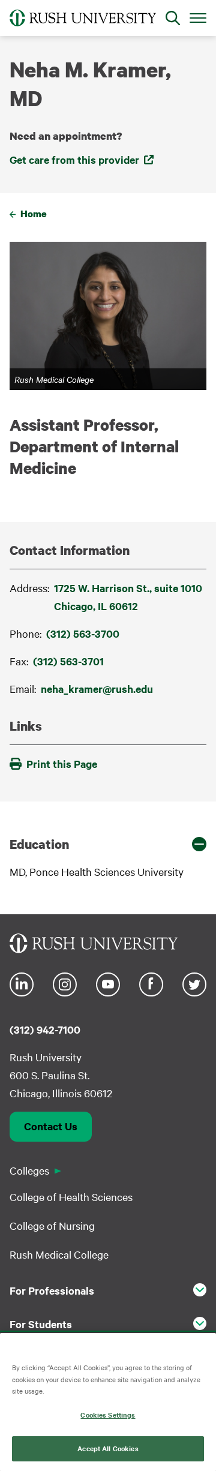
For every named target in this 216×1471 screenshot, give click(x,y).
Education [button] (39, 844)
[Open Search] (173, 18)
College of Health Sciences (71, 1196)
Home (33, 213)
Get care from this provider (74, 159)
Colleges (29, 1170)
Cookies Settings (107, 1414)
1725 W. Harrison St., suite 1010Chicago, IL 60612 (128, 597)
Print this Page (61, 763)
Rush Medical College (59, 1254)
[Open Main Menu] (198, 17)
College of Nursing (52, 1225)
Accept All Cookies (107, 1448)
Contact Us (50, 1126)
